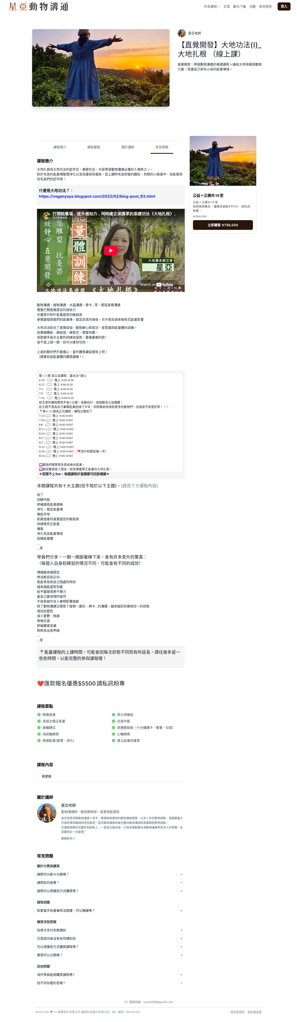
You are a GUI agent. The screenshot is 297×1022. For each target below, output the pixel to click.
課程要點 (93, 147)
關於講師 (127, 147)
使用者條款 (238, 1012)
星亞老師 (68, 805)
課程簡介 (59, 147)
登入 (284, 6)
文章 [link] (226, 6)
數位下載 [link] (239, 6)
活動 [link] (252, 6)
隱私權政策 (255, 1012)
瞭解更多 (67, 838)
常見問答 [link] (265, 6)
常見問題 (161, 147)
